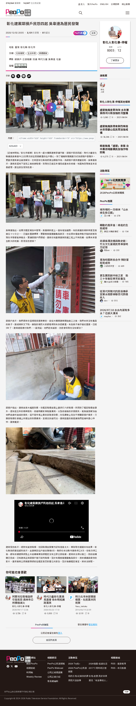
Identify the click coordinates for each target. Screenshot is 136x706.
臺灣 (17, 47)
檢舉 (93, 33)
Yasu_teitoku (81, 606)
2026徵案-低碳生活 (98, 663)
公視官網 (115, 4)
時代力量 (42, 59)
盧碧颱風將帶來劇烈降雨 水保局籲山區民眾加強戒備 (114, 129)
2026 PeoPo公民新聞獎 (77, 669)
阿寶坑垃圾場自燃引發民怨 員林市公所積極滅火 (22, 600)
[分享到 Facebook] (13, 76)
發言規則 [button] (93, 624)
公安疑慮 (27, 59)
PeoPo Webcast (55, 667)
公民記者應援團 (55, 672)
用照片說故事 (74, 680)
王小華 (107, 216)
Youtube (16, 666)
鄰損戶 (18, 59)
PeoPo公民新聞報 (56, 663)
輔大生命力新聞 (111, 282)
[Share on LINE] (24, 76)
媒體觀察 (43, 53)
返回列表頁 (51, 640)
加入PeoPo (92, 4)
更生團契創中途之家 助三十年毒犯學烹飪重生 (114, 277)
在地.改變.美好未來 (98, 675)
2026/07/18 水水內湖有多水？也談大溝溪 (115, 311)
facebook (8, 666)
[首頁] (18, 13)
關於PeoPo (31, 663)
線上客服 (126, 4)
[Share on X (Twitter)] (18, 76)
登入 (83, 4)
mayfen (107, 316)
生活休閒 (32, 53)
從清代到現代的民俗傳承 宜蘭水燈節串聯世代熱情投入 (114, 294)
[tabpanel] (51, 633)
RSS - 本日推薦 (118, 667)
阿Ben (107, 250)
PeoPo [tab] (41, 624)
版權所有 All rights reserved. (21, 66)
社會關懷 (20, 53)
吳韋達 (51, 59)
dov (105, 300)
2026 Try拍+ (74, 663)
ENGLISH (104, 4)
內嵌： (11, 138)
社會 (58, 59)
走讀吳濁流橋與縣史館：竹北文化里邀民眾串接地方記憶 (114, 244)
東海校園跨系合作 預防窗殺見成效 (114, 261)
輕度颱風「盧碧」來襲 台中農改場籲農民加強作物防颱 (114, 149)
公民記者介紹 (53, 676)
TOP (126, 692)
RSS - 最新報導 (118, 663)
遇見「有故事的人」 (98, 680)
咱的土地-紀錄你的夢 (78, 675)
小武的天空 (109, 266)
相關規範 (30, 667)
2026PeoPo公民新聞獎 (112, 192)
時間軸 (29, 672)
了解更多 (115, 60)
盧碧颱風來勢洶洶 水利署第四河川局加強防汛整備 (114, 111)
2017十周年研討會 (98, 667)
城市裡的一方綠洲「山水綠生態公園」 (114, 211)
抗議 (35, 59)
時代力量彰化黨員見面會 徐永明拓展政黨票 (54, 600)
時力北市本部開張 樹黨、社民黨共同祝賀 (85, 600)
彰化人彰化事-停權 (20, 606)
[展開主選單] (127, 12)
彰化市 (31, 47)
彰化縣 (23, 47)
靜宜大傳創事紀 (111, 231)
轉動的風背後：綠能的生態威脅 (114, 226)
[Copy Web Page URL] (29, 76)
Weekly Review (34, 676)
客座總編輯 (52, 681)
